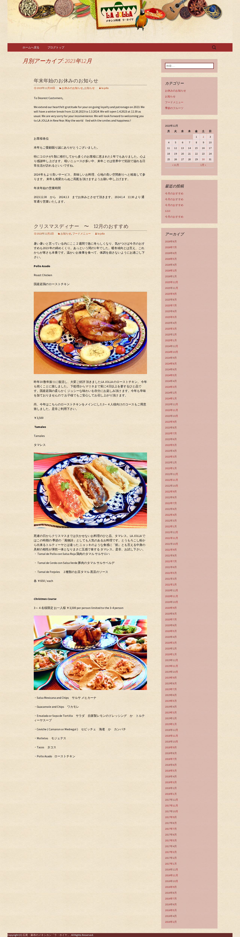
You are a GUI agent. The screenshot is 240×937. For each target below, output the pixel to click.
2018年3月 (171, 782)
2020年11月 (171, 596)
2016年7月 (171, 898)
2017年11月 (171, 805)
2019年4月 (171, 706)
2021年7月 (171, 561)
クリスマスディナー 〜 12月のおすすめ (81, 226)
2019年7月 (171, 689)
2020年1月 (171, 654)
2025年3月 (171, 328)
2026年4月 (171, 264)
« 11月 (175, 165)
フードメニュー (81, 233)
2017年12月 (171, 799)
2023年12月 (171, 404)
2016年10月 (171, 881)
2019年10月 (171, 671)
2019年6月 (171, 695)
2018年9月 (171, 747)
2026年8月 (171, 241)
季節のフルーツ (174, 108)
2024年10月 (171, 352)
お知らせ (89, 88)
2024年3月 (171, 386)
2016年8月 (171, 892)
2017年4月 (171, 846)
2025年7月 (171, 305)
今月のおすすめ (174, 193)
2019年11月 (171, 666)
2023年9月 (171, 421)
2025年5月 (171, 317)
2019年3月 (171, 712)
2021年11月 (171, 538)
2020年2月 (171, 648)
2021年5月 (171, 573)
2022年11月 (171, 480)
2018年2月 (171, 788)
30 (203, 159)
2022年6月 (171, 509)
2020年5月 (171, 631)
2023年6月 (171, 439)
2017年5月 (171, 840)
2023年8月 (171, 427)
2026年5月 (171, 259)
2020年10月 (171, 602)
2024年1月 (171, 398)
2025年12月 (171, 282)
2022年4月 (171, 514)
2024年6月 (171, 369)
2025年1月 (171, 340)
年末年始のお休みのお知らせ (66, 81)
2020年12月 (171, 590)
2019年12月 (171, 660)
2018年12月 (171, 730)
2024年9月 (171, 357)
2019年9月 (171, 677)
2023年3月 (171, 456)
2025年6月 (171, 311)
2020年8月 (171, 613)
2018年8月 (171, 753)
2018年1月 (171, 794)
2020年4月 (171, 637)
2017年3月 (171, 852)
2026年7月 (171, 247)
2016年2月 (171, 921)
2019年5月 (171, 701)
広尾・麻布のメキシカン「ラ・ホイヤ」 (46, 935)
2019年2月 (171, 718)
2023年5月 (171, 445)
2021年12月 (171, 532)
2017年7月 (171, 828)
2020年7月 (171, 619)
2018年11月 (171, 735)
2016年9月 (171, 887)
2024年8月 (171, 363)
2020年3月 (171, 642)
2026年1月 (171, 276)
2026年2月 (171, 270)
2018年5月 (171, 770)
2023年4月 (171, 450)
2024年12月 (171, 346)
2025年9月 (171, 293)
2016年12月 (171, 869)
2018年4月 (171, 776)
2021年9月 (171, 549)
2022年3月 (171, 520)
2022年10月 (171, 485)
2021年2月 (171, 584)
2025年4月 (171, 323)
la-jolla (105, 88)
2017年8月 (171, 823)
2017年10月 (171, 811)
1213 (167, 211)
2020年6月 (171, 625)
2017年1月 (171, 863)
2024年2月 (171, 392)
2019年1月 (171, 724)
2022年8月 (171, 497)
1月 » (203, 165)
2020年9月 (171, 607)
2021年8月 (171, 555)
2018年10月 (171, 741)
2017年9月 (171, 817)
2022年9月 (171, 491)
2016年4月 (171, 916)
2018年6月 (171, 764)
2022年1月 (171, 526)
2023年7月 (171, 433)
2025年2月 (171, 334)
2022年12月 (171, 474)
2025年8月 (171, 299)
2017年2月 (171, 858)
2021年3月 (171, 578)
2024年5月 (171, 375)
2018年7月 (171, 759)
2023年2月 (171, 462)
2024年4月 (171, 381)
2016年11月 (171, 875)
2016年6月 (171, 904)
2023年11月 (171, 410)
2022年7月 (171, 503)
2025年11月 (171, 288)
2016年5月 (171, 910)
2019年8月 (171, 683)
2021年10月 (171, 544)
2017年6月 (171, 834)
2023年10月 (171, 416)
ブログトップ (55, 47)
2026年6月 (171, 253)
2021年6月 (171, 567)
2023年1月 (171, 468)
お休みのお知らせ (72, 88)
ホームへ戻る (30, 47)
